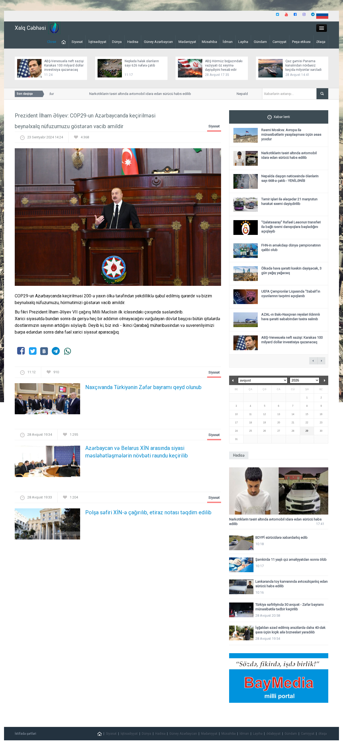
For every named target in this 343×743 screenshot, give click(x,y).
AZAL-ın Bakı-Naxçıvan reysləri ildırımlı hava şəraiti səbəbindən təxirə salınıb (290, 316)
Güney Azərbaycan (158, 42)
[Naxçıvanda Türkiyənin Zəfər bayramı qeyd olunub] (47, 400)
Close (51, 42)
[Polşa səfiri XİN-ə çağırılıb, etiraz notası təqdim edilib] (47, 525)
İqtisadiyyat (97, 42)
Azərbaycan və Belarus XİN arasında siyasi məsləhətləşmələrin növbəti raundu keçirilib (136, 452)
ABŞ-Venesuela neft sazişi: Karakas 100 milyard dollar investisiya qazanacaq (64, 65)
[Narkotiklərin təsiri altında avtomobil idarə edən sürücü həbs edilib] (278, 491)
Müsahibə (209, 42)
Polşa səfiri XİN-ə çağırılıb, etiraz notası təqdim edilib (148, 512)
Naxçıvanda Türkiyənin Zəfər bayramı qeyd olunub (143, 387)
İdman (228, 42)
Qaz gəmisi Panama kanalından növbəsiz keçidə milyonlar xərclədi (303, 65)
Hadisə (132, 42)
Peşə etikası (301, 42)
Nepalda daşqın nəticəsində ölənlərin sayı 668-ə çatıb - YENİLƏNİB (290, 178)
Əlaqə (320, 42)
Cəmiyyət (279, 42)
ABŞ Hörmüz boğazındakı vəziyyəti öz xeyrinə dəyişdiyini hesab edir (224, 65)
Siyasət (77, 42)
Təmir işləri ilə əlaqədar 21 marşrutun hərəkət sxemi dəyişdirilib (289, 201)
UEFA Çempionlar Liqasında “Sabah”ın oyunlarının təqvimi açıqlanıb (290, 293)
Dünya (117, 42)
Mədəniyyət (187, 42)
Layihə (243, 42)
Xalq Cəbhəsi (30, 28)
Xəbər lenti (282, 117)
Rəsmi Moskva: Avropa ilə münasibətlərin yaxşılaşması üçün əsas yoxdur (291, 134)
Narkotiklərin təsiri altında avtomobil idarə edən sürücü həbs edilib (132, 94)
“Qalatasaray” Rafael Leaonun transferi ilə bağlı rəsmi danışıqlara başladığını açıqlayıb (291, 226)
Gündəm (260, 42)
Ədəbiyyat (273, 733)
